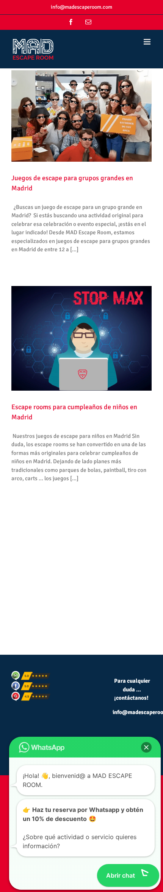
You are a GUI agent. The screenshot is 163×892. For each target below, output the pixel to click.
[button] (146, 747)
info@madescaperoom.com (81, 7)
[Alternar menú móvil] (148, 42)
